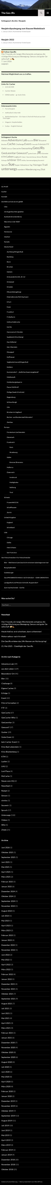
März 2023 (5, 930)
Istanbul (7, 237)
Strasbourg (13, 452)
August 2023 (6, 911)
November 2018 (8, 1164)
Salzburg (13, 487)
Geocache (17, 148)
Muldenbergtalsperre (14, 382)
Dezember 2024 (8, 891)
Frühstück (42, 144)
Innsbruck (13, 477)
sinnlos (4, 800)
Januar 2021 (6, 1038)
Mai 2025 (5, 867)
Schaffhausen (11, 507)
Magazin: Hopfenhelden (13, 122)
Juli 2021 (5, 1008)
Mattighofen (14, 482)
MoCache (5, 776)
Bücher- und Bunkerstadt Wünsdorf (20, 417)
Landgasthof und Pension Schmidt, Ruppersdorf (21, 583)
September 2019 (8, 1116)
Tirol (11, 492)
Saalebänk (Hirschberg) (15, 337)
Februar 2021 (7, 1033)
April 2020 (5, 1081)
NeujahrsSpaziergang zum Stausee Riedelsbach (23, 28)
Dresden (10, 287)
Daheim (9, 272)
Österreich (11, 472)
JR (39, 152)
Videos (4, 820)
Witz (3, 825)
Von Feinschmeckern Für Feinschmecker (15, 558)
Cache (11, 144)
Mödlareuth (11, 377)
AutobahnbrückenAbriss (13, 217)
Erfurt (9, 302)
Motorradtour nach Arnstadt (13, 636)
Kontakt (4, 197)
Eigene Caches (7, 688)
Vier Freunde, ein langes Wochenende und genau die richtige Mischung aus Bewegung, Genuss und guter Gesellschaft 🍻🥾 (24, 56)
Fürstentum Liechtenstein (16, 432)
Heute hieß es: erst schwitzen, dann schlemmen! (21, 631)
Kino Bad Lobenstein (10, 747)
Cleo (5, 207)
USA (5, 532)
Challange (5, 683)
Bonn (9, 262)
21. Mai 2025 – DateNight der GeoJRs (17, 646)
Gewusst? (22, 153)
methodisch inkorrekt (12, 113)
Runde (44, 157)
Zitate (3, 830)
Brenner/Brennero (16, 462)
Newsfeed (5, 786)
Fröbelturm (11, 317)
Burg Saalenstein (10, 568)
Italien (9, 457)
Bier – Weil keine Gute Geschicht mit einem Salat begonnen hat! (26, 563)
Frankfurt (10, 312)
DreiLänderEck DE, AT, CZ (16, 277)
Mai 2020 (5, 1077)
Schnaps (4, 160)
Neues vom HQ (7, 781)
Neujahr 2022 (7, 39)
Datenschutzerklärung (9, 1182)
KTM (3, 156)
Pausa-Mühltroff (13, 387)
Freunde (34, 144)
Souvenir (41, 160)
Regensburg (11, 397)
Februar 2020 (7, 1091)
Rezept (4, 791)
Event (27, 144)
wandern (21, 169)
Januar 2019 (6, 1155)
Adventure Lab (17, 140)
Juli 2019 (5, 1125)
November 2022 (8, 950)
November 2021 (8, 989)
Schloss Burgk (12, 402)
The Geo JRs (8, 12)
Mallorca (10, 467)
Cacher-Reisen (10, 91)
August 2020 (6, 1062)
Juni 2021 (5, 1013)
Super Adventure (22, 165)
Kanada (7, 242)
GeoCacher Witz (8, 717)
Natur (24, 157)
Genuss (9, 148)
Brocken (4, 144)
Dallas (9, 542)
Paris (11, 447)
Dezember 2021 (8, 984)
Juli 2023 (5, 916)
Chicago (10, 537)
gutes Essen (32, 153)
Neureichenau (31, 157)
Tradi (45, 164)
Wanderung (30, 169)
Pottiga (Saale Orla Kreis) (15, 392)
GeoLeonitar (8, 153)
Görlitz (9, 327)
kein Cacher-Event (9, 742)
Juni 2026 (5, 847)
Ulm (8, 407)
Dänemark (10, 437)
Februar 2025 (7, 881)
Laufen (4, 761)
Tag (31, 165)
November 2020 (8, 1047)
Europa (6, 427)
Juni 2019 (5, 1130)
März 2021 (5, 1028)
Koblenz (10, 367)
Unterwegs (5, 815)
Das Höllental (11, 342)
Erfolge (4, 693)
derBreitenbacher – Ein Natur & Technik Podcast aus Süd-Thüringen (24, 117)
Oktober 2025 (7, 852)
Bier (36, 140)
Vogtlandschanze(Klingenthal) (17, 362)
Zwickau (10, 422)
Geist (3, 148)
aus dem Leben (7, 669)
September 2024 (8, 901)
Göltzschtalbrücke (13, 322)
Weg (38, 169)
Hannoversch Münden (15, 332)
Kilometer (44, 153)
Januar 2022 (6, 979)
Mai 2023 (5, 920)
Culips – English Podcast (13, 126)
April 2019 (5, 1140)
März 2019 (5, 1145)
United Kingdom (10, 517)
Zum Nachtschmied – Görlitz (14, 588)
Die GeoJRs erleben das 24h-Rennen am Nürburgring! (24, 641)
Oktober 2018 (7, 1169)
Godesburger (9, 573)
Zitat (43, 169)
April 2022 (5, 964)
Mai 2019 (5, 1135)
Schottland (11, 527)
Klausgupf (10, 352)
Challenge (20, 144)
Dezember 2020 (8, 1042)
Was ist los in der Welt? (12, 222)
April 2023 (5, 925)
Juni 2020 (5, 1072)
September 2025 (8, 857)
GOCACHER (9, 87)
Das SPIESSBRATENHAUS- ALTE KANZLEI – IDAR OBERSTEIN (26, 578)
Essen (9, 307)
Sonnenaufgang (32, 160)
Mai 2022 (5, 959)
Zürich (9, 512)
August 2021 (6, 1003)
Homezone (8, 232)
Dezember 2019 (8, 1101)
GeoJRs (38, 148)
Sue (11, 164)
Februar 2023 (7, 935)
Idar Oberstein (12, 347)
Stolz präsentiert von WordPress (30, 1182)
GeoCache (5, 713)
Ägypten (7, 227)
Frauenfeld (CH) (12, 502)
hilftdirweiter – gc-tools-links (15, 95)
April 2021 (5, 1023)
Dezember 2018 (8, 1159)
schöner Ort (14, 159)
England (10, 522)
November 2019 (8, 1106)
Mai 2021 (5, 1018)
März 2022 (5, 969)
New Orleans (11, 548)
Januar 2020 (6, 1096)
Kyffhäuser (11, 357)
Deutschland (8, 247)
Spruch (4, 165)
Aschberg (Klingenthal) (15, 252)
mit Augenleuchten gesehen (14, 212)
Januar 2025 (6, 886)
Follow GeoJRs (10, 52)
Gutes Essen (6, 737)
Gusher (4, 192)
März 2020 (5, 1086)
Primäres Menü (47, 13)
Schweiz (7, 497)
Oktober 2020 (7, 1052)
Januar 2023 (6, 940)
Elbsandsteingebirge (14, 292)
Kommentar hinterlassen (22, 31)
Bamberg (10, 257)
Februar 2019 (7, 1150)
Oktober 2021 (7, 994)
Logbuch (17, 157)
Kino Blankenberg (8, 752)
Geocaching (26, 148)
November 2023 (8, 906)
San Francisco (12, 553)
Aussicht (30, 140)
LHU (3, 766)
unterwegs (9, 169)
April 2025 (5, 872)
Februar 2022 (7, 974)
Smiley (23, 160)
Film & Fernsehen (8, 703)
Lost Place (5, 771)
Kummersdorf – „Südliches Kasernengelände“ (23, 372)
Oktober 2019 (7, 1111)
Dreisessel (10, 282)
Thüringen (37, 165)
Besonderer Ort (8, 673)
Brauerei (42, 140)
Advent (4, 140)
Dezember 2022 (8, 945)
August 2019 (6, 1120)
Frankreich (11, 442)
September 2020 (8, 1057)
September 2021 (8, 999)
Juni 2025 (5, 862)
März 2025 (5, 877)
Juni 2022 (5, 955)
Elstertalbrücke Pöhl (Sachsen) (17, 297)
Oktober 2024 (7, 896)
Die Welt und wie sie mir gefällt (12, 202)
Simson (4, 795)
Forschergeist (10, 109)
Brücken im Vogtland (14, 412)
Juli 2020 (5, 1067)
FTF (47, 144)
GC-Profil (4, 187)
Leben (10, 156)
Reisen (39, 157)
